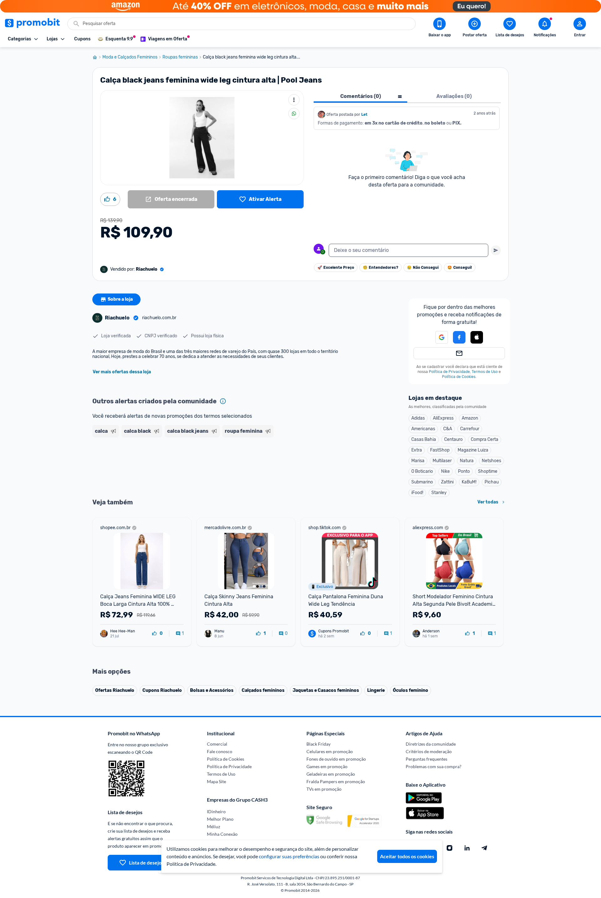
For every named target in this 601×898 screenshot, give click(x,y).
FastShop (439, 450)
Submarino (422, 482)
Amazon (470, 418)
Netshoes (491, 460)
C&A (447, 428)
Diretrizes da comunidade (431, 744)
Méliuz (213, 826)
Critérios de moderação (429, 751)
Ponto (464, 471)
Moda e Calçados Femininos (129, 57)
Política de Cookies (458, 377)
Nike (445, 471)
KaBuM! (469, 482)
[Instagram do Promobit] (449, 848)
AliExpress (443, 418)
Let (364, 114)
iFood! (417, 492)
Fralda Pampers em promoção (335, 781)
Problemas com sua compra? (433, 766)
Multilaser (442, 460)
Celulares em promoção (329, 751)
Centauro (453, 439)
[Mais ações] (294, 99)
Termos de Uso (485, 372)
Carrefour (469, 428)
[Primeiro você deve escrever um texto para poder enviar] (496, 250)
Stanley (439, 492)
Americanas (423, 428)
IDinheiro (216, 811)
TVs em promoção (324, 789)
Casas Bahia (423, 439)
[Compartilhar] (294, 113)
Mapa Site (216, 781)
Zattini (447, 482)
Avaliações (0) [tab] (454, 96)
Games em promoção (326, 766)
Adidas (418, 418)
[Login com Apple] (476, 337)
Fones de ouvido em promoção (336, 759)
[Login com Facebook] (459, 337)
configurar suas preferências (289, 856)
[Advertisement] (212, 464)
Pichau (492, 482)
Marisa (417, 460)
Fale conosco (219, 751)
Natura (467, 460)
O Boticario (422, 471)
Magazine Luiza (473, 450)
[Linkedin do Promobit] (467, 848)
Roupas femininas (180, 57)
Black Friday (318, 744)
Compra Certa (484, 439)
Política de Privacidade (449, 372)
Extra (416, 450)
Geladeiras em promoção (330, 774)
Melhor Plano (220, 819)
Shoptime (487, 471)
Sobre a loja (120, 299)
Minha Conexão (222, 834)
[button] (438, 337)
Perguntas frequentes (426, 759)
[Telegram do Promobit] (484, 848)
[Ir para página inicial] (97, 57)
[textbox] (408, 250)
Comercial (217, 744)
